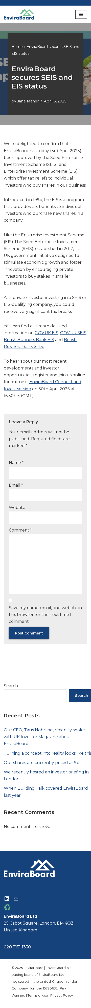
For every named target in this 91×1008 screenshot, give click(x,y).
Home (17, 46)
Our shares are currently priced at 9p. (42, 762)
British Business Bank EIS (29, 339)
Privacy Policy (61, 995)
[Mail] (16, 899)
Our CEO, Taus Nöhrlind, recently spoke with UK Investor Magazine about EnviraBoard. (44, 737)
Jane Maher (28, 101)
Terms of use (38, 995)
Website (17, 507)
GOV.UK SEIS (73, 332)
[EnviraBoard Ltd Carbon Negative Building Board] (20, 14)
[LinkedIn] (7, 899)
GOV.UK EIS (46, 332)
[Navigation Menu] (81, 14)
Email (16, 485)
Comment (20, 530)
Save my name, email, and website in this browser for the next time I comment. (45, 614)
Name (16, 462)
